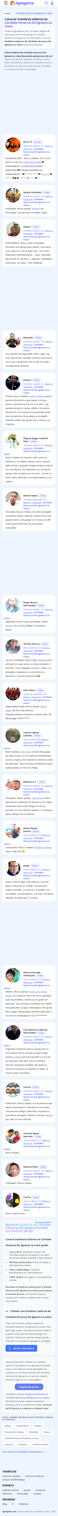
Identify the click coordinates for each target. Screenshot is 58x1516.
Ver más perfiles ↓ (44, 1222)
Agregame (24, 3)
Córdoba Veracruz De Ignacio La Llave (22, 1438)
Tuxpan (47, 1432)
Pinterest (23, 1503)
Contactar (41, 1490)
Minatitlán (33, 1432)
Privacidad (22, 1493)
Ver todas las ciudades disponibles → (23, 1451)
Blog (4, 1503)
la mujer (16, 1056)
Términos (7, 1493)
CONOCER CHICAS (32, 162)
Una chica (37, 798)
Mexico (49, 145)
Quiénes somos (10, 1490)
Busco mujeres (37, 396)
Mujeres (42, 659)
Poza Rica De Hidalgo (14, 1432)
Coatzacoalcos (22, 1425)
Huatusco (23, 1444)
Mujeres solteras (43, 847)
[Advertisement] (29, 103)
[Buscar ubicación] (46, 3)
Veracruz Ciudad (40, 1444)
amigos (9, 625)
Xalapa (8, 1425)
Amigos (36, 208)
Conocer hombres (34, 1476)
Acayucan (9, 1444)
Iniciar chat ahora (21, 1348)
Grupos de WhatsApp (13, 1479)
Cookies (37, 1493)
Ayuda (27, 1490)
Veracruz (27, 148)
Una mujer (25, 751)
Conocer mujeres (11, 1476)
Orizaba (37, 1425)
